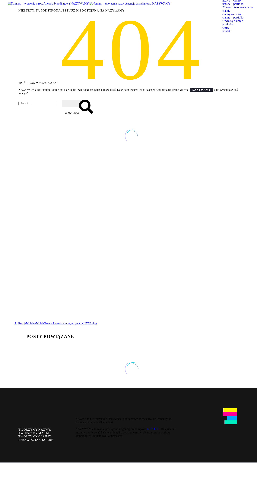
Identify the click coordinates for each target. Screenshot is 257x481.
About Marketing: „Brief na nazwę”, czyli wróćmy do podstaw (71, 196)
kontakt (226, 31)
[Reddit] (45, 326)
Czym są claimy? (232, 20)
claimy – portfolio (232, 17)
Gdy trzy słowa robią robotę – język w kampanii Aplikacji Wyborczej (77, 224)
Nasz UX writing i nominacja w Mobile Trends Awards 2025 (66, 280)
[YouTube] (239, 471)
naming (66, 323)
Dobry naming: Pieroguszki (39, 252)
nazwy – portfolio (232, 3)
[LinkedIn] (39, 326)
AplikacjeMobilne (25, 323)
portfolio (227, 24)
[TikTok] (249, 471)
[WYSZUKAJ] (72, 103)
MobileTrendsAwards (49, 323)
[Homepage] (89, 3)
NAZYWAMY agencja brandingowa (71, 183)
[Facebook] (16, 326)
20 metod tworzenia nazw (237, 7)
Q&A (225, 27)
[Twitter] (22, 326)
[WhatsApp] (244, 471)
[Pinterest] (28, 326)
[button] (18, 308)
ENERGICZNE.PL (27, 167)
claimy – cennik (231, 14)
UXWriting (90, 323)
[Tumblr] (33, 326)
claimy (226, 10)
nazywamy (77, 323)
